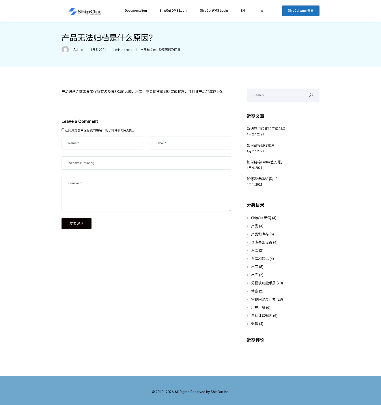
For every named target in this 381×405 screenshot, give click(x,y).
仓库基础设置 (261, 242)
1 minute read (122, 50)
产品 (254, 226)
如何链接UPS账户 (261, 145)
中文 (261, 10)
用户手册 (258, 307)
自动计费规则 (261, 316)
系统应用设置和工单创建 (266, 129)
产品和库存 (148, 50)
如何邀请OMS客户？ (263, 179)
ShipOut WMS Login (214, 10)
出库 (254, 267)
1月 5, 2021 (98, 50)
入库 (254, 250)
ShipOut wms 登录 (301, 10)
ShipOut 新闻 (261, 218)
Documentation (136, 10)
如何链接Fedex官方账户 (266, 162)
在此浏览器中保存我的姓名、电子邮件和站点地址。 (100, 130)
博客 (254, 291)
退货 (254, 324)
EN (243, 10)
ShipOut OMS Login (174, 10)
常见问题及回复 (169, 50)
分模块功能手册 (263, 283)
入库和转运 (260, 259)
